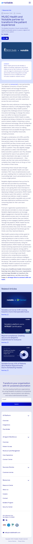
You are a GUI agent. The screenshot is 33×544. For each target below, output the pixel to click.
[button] (16, 415)
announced (14, 84)
